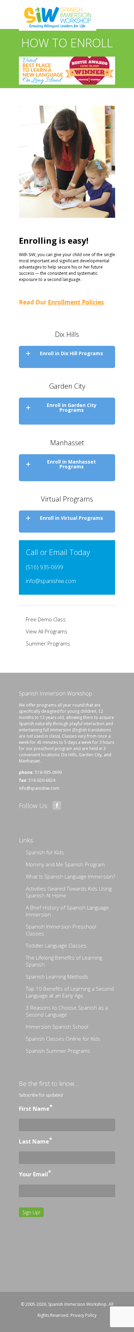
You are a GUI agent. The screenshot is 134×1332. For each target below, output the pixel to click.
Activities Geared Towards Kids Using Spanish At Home (69, 892)
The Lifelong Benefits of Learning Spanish (64, 961)
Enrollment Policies (76, 302)
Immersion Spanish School (57, 1026)
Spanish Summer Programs (58, 1050)
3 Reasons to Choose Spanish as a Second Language (67, 1011)
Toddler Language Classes (56, 945)
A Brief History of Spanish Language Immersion (67, 911)
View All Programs (46, 631)
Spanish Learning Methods (57, 976)
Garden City (90, 755)
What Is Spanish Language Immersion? (70, 876)
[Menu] (110, 5)
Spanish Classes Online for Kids (63, 1038)
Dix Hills (69, 755)
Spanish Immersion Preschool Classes (61, 930)
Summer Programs (48, 643)
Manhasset (29, 761)
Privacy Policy (83, 1315)
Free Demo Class (46, 619)
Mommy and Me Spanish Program (65, 864)
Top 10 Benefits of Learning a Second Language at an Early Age (70, 992)
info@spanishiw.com (51, 581)
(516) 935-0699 (44, 567)
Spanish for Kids (45, 852)
